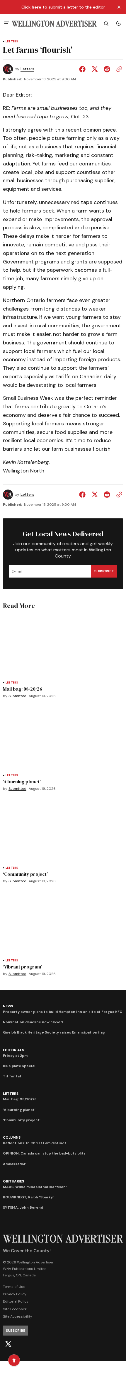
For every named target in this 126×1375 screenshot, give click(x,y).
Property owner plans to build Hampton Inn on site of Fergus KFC (62, 1011)
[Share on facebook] (83, 69)
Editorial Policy (15, 1301)
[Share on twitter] (94, 69)
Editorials (13, 1050)
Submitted (17, 696)
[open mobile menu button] (6, 23)
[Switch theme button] (118, 23)
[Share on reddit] (107, 69)
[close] (119, 7)
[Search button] (106, 23)
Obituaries (13, 1181)
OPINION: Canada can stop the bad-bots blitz (44, 1153)
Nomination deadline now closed (33, 1022)
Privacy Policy (14, 1294)
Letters (12, 41)
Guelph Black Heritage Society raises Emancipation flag (54, 1032)
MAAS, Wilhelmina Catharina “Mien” (35, 1187)
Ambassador (14, 1164)
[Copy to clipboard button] (118, 69)
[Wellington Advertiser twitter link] (8, 1344)
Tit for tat (12, 1076)
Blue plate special (19, 1066)
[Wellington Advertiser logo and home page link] (54, 24)
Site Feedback (15, 1309)
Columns (11, 1137)
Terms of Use (14, 1286)
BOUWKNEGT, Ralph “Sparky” (28, 1197)
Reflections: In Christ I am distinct (34, 1143)
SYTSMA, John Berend (23, 1207)
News (8, 1006)
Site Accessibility (17, 1316)
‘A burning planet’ (19, 1109)
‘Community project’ (21, 1120)
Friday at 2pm (15, 1055)
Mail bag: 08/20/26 (20, 1099)
